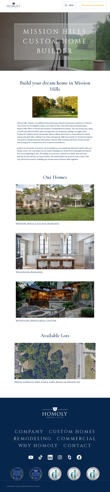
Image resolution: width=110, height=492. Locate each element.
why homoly (38, 446)
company (29, 432)
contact (77, 446)
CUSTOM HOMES (72, 432)
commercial (76, 439)
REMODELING (33, 439)
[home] (13, 5)
